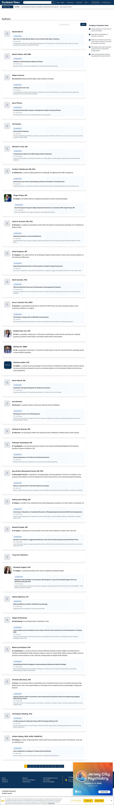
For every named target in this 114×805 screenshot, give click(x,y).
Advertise (4, 780)
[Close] (111, 800)
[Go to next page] (62, 766)
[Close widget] (111, 764)
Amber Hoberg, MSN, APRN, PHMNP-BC (27, 736)
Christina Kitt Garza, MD (21, 680)
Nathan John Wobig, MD (21, 499)
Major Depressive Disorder (66, 7)
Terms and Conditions (28, 780)
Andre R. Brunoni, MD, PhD (22, 221)
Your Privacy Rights (48, 782)
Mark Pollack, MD (19, 380)
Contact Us (5, 782)
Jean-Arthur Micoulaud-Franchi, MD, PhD (27, 471)
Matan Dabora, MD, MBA (21, 54)
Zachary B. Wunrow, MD (21, 429)
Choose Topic (6, 7)
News (58, 2)
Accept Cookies (99, 800)
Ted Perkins (16, 124)
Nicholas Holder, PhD (21, 362)
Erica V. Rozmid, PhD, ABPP (22, 302)
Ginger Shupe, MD (20, 195)
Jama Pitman (17, 103)
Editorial (24, 778)
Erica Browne (17, 401)
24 (59, 766)
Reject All (88, 800)
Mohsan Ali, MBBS (20, 347)
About (3, 778)
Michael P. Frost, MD (20, 147)
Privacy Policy (26, 782)
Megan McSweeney (19, 618)
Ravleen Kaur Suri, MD (21, 331)
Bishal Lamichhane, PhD (21, 647)
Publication (79, 2)
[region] (57, 801)
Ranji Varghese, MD (19, 251)
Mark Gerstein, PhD (19, 280)
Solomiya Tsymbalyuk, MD (22, 443)
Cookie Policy (51, 803)
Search (83, 24)
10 (53, 766)
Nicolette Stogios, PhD (22, 567)
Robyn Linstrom (18, 75)
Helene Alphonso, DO (20, 597)
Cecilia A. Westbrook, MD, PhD (23, 169)
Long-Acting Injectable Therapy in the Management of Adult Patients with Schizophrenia (40, 7)
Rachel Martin (17, 32)
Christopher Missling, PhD (22, 714)
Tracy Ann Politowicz (20, 555)
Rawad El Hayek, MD (20, 527)
